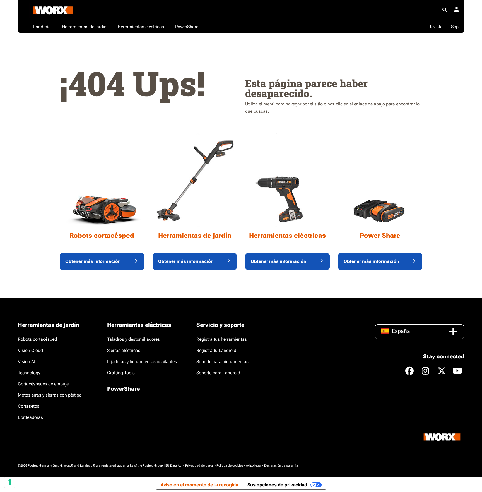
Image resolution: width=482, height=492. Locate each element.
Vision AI (26, 361)
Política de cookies (229, 465)
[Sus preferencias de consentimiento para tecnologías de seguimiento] (9, 482)
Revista (435, 26)
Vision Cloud (30, 350)
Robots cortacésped (37, 339)
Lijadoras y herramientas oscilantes (142, 361)
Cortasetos (28, 406)
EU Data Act (173, 465)
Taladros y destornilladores (133, 339)
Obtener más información (93, 261)
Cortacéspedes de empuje (43, 384)
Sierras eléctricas (123, 350)
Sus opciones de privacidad (277, 485)
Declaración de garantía (281, 465)
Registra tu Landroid (216, 350)
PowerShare (123, 388)
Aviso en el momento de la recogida (199, 485)
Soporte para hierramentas (222, 361)
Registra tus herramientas (221, 339)
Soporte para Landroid (218, 372)
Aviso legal (253, 465)
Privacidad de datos (199, 465)
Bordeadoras (30, 417)
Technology (29, 372)
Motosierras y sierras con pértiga (50, 395)
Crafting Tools (121, 372)
